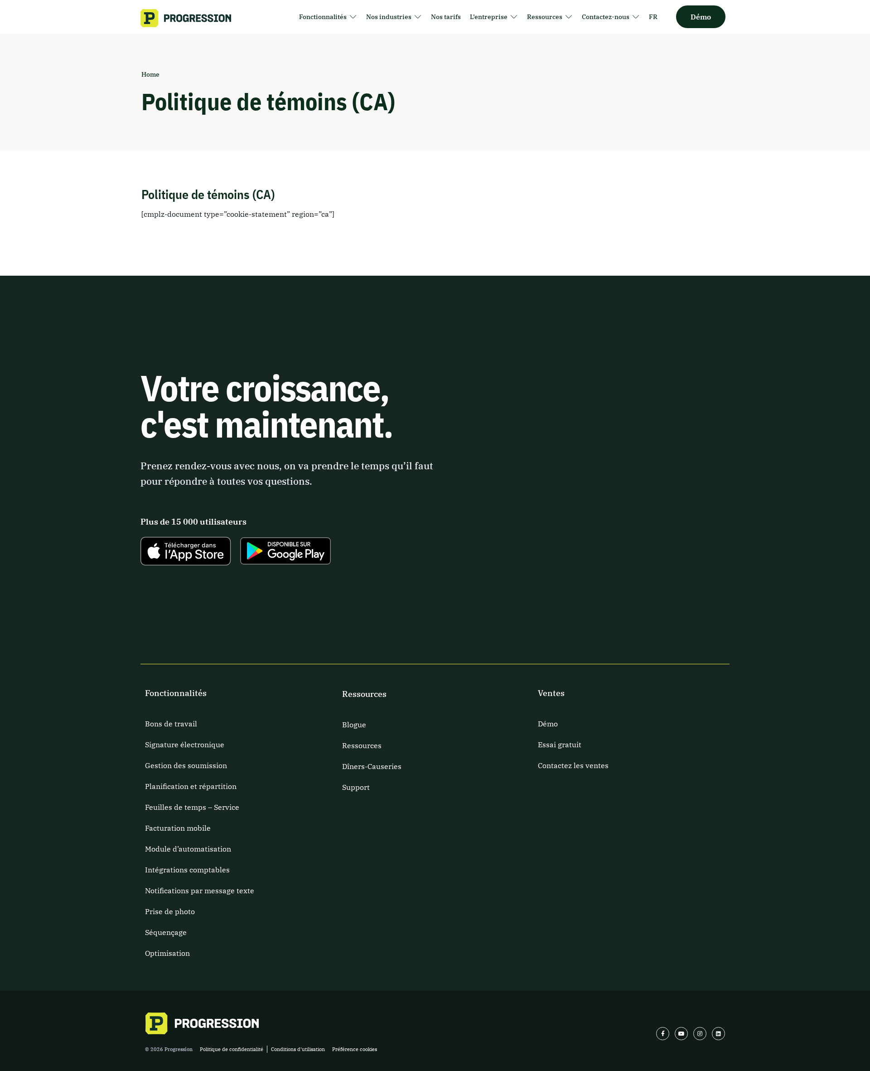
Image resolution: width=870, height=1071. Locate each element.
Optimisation (167, 953)
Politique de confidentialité (231, 1049)
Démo (548, 723)
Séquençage (166, 932)
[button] (328, 16)
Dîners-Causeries (371, 766)
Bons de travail (171, 723)
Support (356, 787)
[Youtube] (681, 1033)
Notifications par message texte (199, 890)
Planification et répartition (191, 786)
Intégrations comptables (187, 869)
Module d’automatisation (188, 848)
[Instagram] (699, 1033)
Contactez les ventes (573, 765)
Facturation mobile (178, 827)
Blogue (354, 724)
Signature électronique (184, 744)
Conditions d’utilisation (298, 1049)
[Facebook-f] (662, 1033)
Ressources (362, 745)
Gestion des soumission (186, 765)
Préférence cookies (354, 1049)
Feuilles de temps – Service (192, 807)
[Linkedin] (718, 1033)
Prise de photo (170, 911)
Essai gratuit (559, 744)
